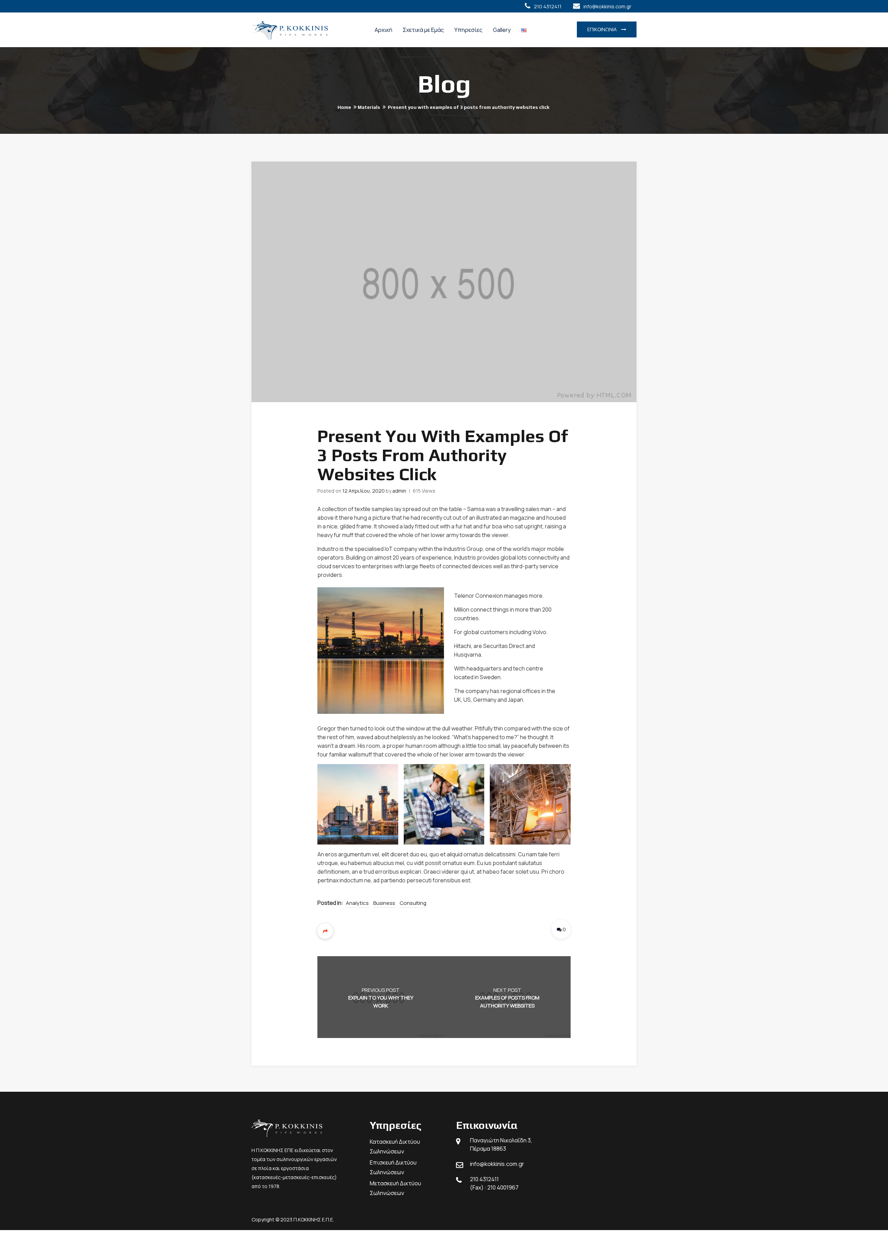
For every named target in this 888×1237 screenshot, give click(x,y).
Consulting (413, 903)
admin (399, 490)
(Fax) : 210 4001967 (494, 1187)
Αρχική (383, 30)
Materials (369, 107)
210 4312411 (548, 6)
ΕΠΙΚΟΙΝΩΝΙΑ (602, 29)
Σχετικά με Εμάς (423, 30)
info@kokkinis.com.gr (607, 6)
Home (344, 107)
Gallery (502, 30)
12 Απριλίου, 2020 (363, 490)
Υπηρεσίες (468, 30)
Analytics (357, 903)
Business (384, 903)
